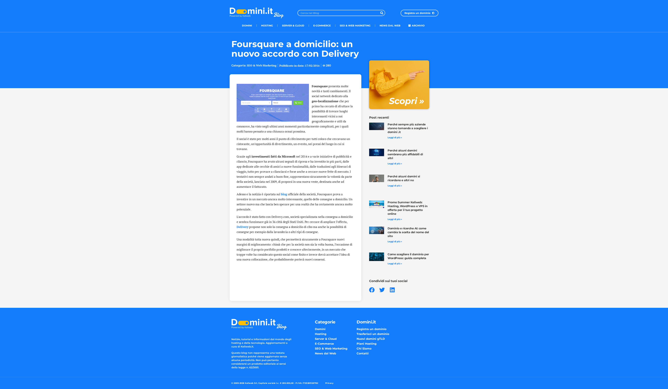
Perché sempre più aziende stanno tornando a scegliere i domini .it (408, 128)
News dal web (390, 25)
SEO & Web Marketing (355, 25)
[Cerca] (382, 13)
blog (284, 194)
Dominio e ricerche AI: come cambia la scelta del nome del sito (408, 232)
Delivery (242, 227)
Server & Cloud (293, 25)
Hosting (267, 25)
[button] (372, 290)
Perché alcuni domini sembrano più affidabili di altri (405, 154)
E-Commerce (322, 25)
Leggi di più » (395, 137)
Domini (247, 25)
